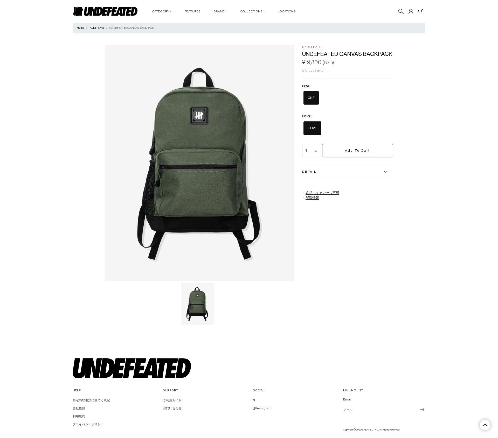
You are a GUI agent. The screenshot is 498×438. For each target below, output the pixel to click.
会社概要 (79, 408)
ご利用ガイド (172, 400)
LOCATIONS (287, 11)
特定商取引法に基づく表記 (91, 400)
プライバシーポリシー (88, 424)
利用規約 (79, 416)
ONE (311, 97)
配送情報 (312, 197)
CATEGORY (161, 11)
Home (80, 27)
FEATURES (192, 11)
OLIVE (312, 128)
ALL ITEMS (97, 27)
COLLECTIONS (252, 11)
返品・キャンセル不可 (322, 192)
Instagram (263, 408)
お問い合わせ (172, 408)
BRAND (220, 11)
